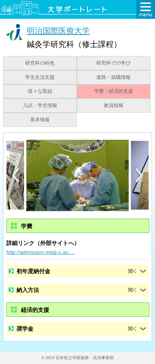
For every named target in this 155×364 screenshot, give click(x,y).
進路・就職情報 (113, 77)
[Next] (139, 175)
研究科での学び (113, 63)
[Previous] (15, 175)
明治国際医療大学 (58, 30)
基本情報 (40, 119)
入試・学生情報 (40, 105)
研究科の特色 (40, 63)
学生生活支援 (40, 77)
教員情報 (113, 105)
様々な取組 (40, 91)
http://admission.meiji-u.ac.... (40, 252)
